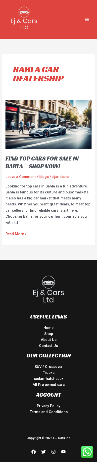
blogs (44, 176)
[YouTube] (63, 452)
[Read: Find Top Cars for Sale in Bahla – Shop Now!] (48, 124)
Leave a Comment (20, 176)
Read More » (16, 233)
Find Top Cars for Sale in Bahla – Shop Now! (42, 162)
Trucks (48, 372)
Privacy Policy (48, 406)
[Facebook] (33, 452)
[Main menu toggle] (87, 19)
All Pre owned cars (49, 384)
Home (48, 327)
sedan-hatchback (48, 378)
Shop (48, 333)
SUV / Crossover (49, 366)
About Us (48, 339)
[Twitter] (43, 452)
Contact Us (48, 345)
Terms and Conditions (49, 412)
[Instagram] (53, 452)
